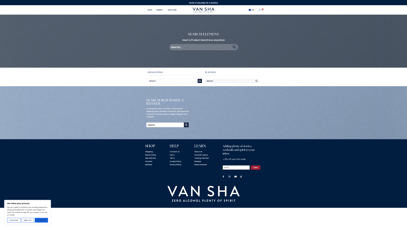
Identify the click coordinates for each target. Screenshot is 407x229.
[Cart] (262, 10)
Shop (150, 10)
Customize (14, 220)
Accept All (41, 220)
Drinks (159, 10)
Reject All (27, 220)
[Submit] (234, 47)
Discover (172, 10)
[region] (27, 212)
